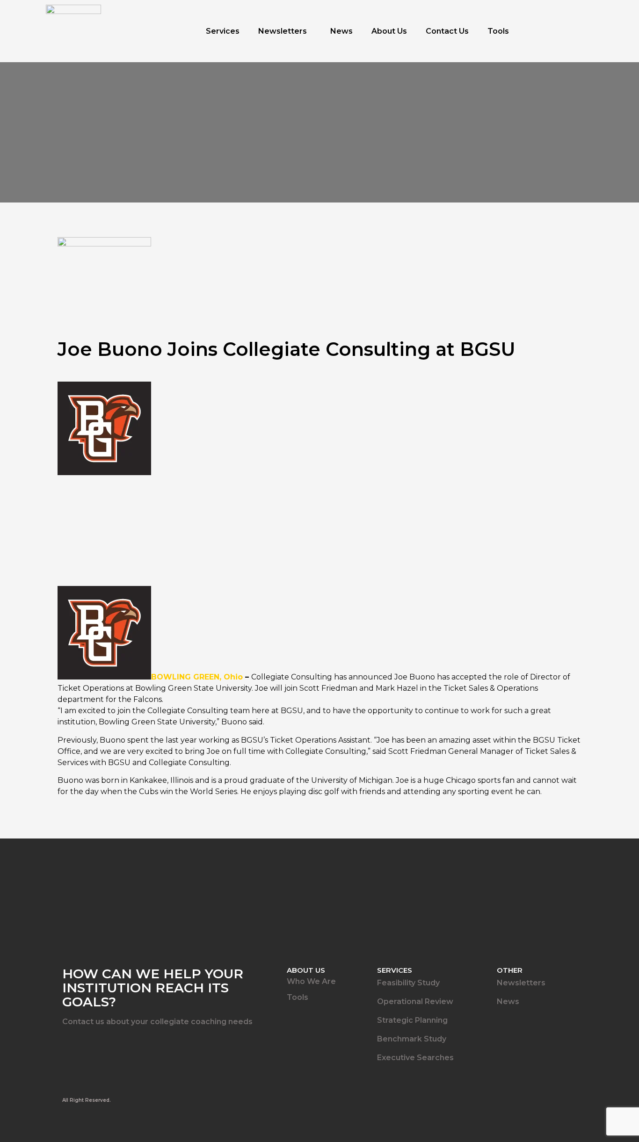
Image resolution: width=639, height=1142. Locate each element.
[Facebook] (123, 1046)
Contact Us (447, 31)
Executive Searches (415, 1057)
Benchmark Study (411, 1038)
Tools (498, 31)
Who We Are (311, 981)
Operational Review (415, 1001)
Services (223, 31)
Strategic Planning (412, 1020)
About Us (389, 31)
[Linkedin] (68, 1046)
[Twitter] (96, 1046)
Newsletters (282, 31)
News (341, 31)
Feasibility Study (408, 982)
